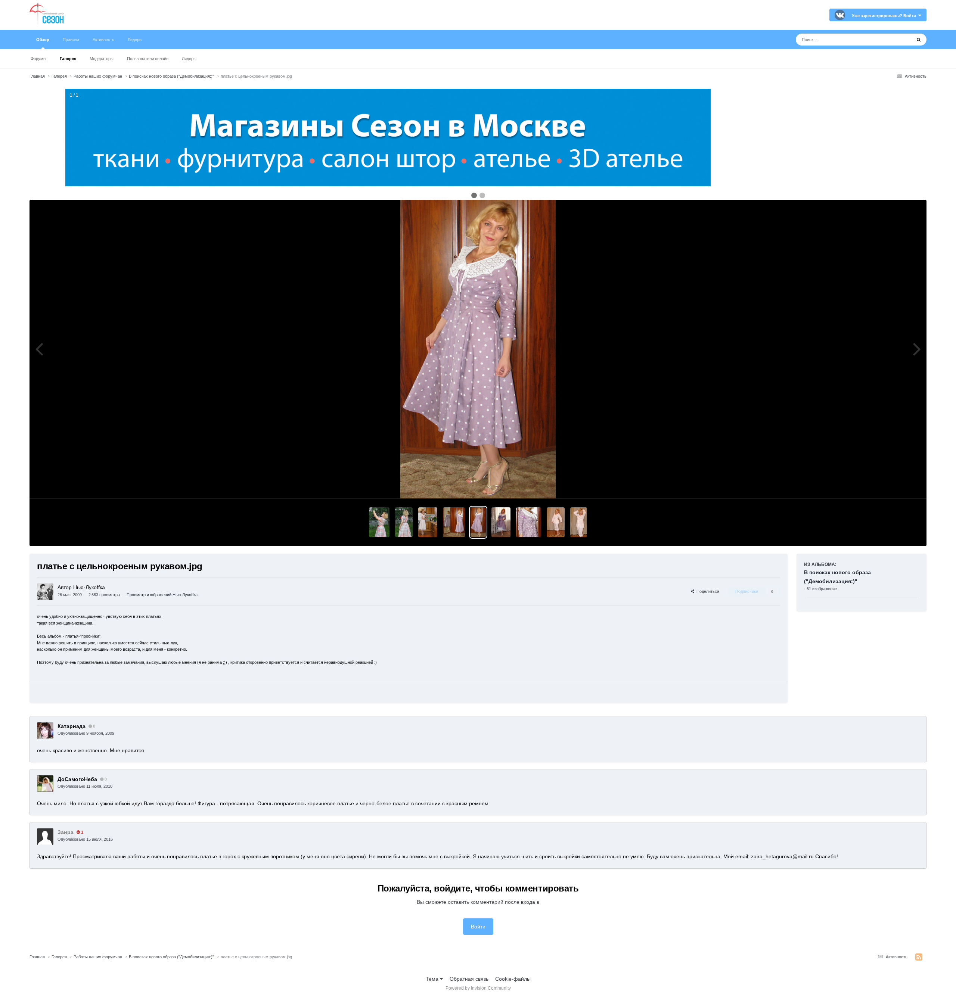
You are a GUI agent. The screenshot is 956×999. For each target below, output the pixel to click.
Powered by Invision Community (478, 988)
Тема (433, 979)
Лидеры (189, 58)
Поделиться (706, 591)
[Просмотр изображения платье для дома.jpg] (427, 522)
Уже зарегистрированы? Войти (885, 15)
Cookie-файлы (513, 979)
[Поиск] (918, 40)
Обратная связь (469, 979)
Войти (478, 927)
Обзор (42, 39)
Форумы (38, 58)
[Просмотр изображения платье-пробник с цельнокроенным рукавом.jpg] (528, 522)
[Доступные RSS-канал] (918, 957)
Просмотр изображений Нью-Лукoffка (162, 594)
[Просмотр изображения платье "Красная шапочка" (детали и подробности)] (379, 522)
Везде (894, 39)
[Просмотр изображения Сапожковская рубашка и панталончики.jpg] (556, 522)
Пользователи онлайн (147, 58)
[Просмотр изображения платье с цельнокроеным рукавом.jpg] (454, 522)
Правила (71, 39)
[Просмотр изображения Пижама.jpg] (578, 522)
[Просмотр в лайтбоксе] (478, 349)
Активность (103, 39)
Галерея (68, 58)
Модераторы (102, 58)
